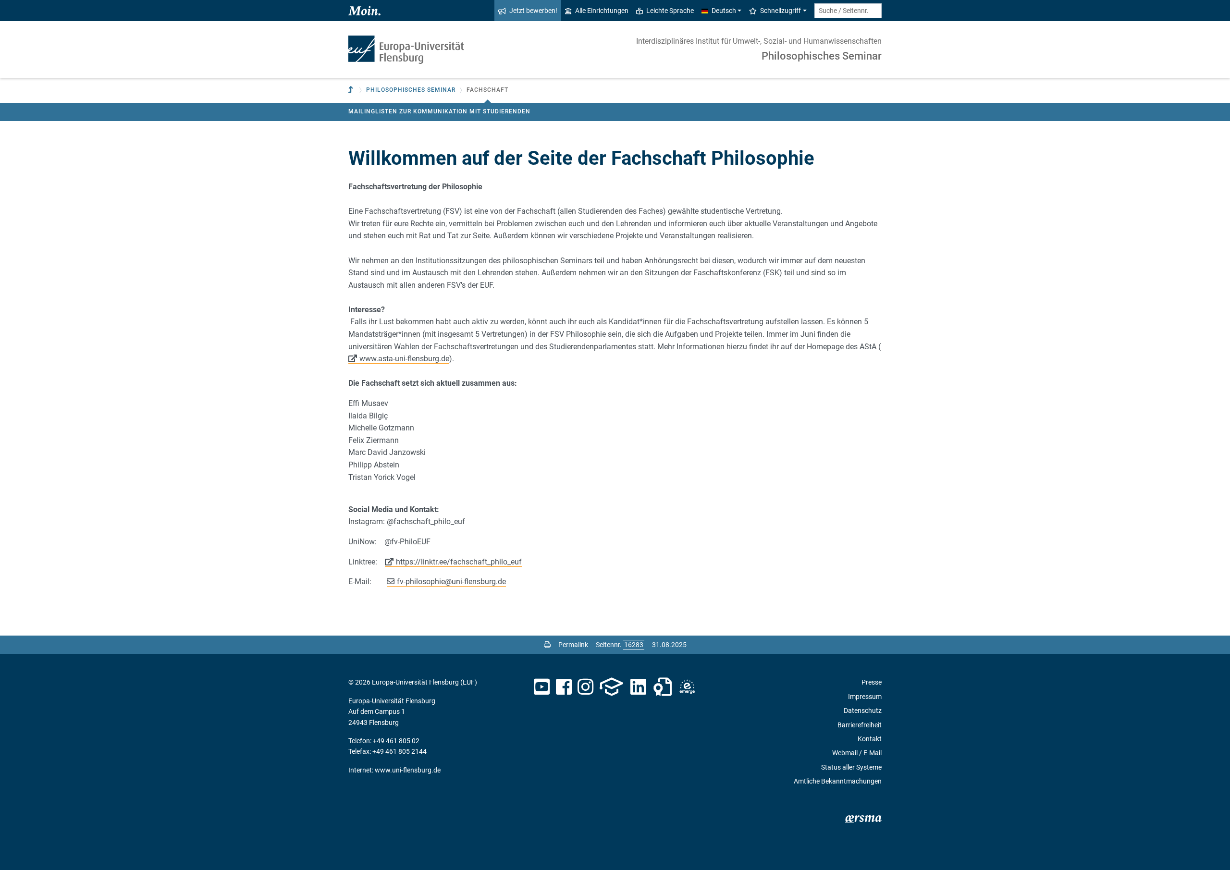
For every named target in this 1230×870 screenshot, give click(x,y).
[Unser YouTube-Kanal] (542, 687)
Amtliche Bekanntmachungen (838, 781)
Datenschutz (863, 710)
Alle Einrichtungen (601, 10)
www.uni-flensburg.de (408, 770)
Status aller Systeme (851, 767)
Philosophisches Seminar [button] (410, 89)
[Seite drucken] (547, 645)
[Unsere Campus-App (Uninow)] (611, 687)
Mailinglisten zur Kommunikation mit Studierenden (439, 111)
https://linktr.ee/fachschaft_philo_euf (459, 561)
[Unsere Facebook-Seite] (564, 687)
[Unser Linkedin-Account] (638, 687)
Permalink (573, 645)
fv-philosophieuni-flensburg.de (451, 581)
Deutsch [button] (724, 10)
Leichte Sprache (670, 10)
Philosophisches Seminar (822, 56)
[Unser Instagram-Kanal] (585, 687)
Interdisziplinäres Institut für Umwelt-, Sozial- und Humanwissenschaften (759, 41)
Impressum (865, 696)
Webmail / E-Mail (857, 753)
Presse (871, 682)
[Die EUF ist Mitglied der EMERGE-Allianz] (687, 687)
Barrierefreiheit (859, 725)
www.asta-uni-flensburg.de (404, 358)
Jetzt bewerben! (533, 10)
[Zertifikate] (662, 687)
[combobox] (848, 10)
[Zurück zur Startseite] (406, 50)
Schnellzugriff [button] (780, 10)
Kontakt (870, 739)
